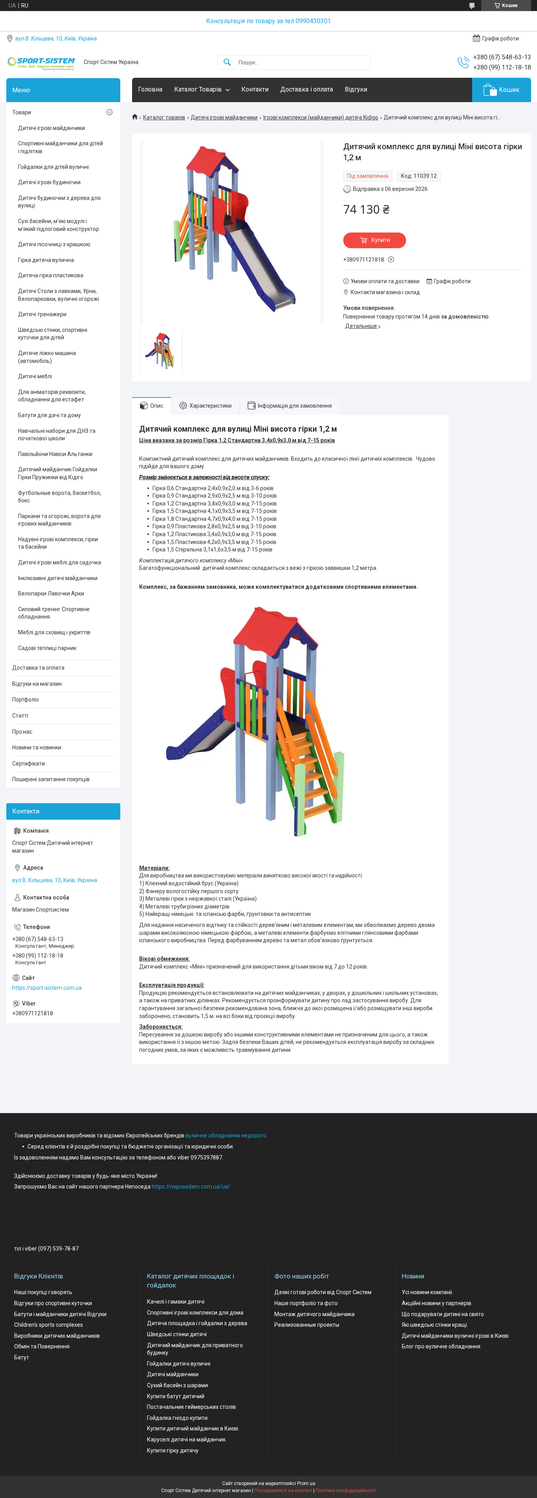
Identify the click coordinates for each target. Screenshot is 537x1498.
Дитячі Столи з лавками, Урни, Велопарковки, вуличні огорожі (58, 295)
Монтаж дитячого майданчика (314, 1314)
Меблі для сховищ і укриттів (54, 632)
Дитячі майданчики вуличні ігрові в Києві (455, 1336)
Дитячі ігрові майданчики (224, 117)
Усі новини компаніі (427, 1292)
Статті (20, 715)
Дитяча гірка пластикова (50, 275)
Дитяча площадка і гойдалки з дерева (197, 1323)
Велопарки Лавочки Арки (51, 593)
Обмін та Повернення (42, 1346)
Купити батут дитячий (175, 1396)
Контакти (254, 89)
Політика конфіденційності (346, 1490)
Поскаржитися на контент (283, 1490)
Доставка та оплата (38, 668)
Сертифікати (28, 763)
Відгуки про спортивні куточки (53, 1303)
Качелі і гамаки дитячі (175, 1301)
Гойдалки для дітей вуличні (53, 167)
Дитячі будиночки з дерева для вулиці (59, 202)
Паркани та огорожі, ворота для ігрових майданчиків (59, 520)
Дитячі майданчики (173, 1374)
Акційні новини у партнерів (436, 1303)
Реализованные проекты (306, 1325)
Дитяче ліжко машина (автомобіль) (47, 357)
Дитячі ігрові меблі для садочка (59, 562)
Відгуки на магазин (37, 684)
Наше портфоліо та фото (306, 1303)
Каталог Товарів (198, 89)
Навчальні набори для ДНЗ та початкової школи (57, 435)
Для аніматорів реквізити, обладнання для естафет (52, 396)
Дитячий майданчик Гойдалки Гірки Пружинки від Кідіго (57, 473)
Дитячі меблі (35, 376)
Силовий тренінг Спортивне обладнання (54, 613)
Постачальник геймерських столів (191, 1407)
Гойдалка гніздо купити (177, 1418)
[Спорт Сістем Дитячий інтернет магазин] (42, 62)
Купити (380, 240)
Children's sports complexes (48, 1325)
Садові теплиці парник (47, 648)
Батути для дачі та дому (49, 415)
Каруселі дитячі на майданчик (186, 1439)
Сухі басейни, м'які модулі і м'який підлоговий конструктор (58, 225)
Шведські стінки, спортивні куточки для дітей (52, 334)
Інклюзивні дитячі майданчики (57, 578)
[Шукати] (227, 63)
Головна (150, 89)
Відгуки (356, 89)
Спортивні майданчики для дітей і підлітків (60, 147)
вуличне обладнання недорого (226, 1135)
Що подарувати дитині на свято (443, 1314)
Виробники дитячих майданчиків (57, 1336)
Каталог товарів (164, 117)
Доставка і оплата (306, 89)
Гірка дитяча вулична (46, 260)
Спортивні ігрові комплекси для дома (195, 1312)
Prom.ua (306, 1483)
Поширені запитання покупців (51, 779)
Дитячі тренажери (42, 314)
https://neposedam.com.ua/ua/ (191, 1186)
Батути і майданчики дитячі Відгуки (60, 1314)
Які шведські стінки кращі (434, 1325)
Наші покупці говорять (43, 1292)
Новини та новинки (36, 747)
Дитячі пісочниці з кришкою (54, 244)
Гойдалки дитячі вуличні (178, 1364)
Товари (21, 112)
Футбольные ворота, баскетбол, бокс (59, 497)
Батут (21, 1357)
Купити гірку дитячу (173, 1450)
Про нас (22, 732)
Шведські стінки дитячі (177, 1334)
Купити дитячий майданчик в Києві (192, 1428)
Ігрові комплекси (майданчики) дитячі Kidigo (320, 117)
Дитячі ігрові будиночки (49, 182)
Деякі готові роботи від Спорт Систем (322, 1292)
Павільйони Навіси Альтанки (55, 454)
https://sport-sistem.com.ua (47, 988)
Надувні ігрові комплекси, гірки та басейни (58, 543)
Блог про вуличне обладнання (441, 1346)
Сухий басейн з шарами (177, 1385)
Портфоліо (25, 699)
